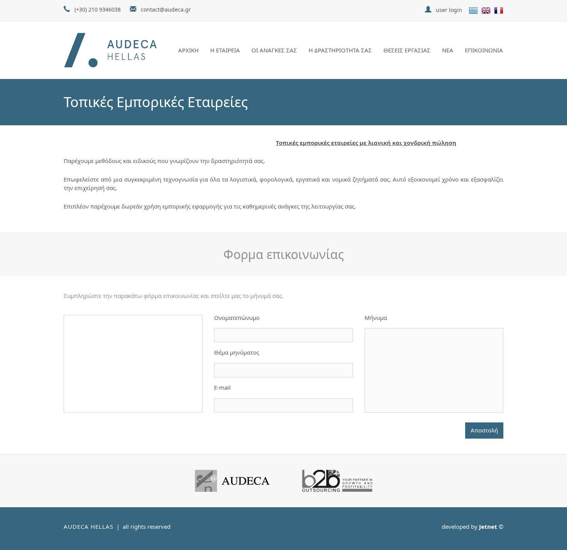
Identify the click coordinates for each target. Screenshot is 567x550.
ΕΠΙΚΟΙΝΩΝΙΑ (484, 50)
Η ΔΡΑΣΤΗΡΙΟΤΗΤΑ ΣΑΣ (340, 50)
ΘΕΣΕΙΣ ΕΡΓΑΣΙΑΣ (406, 50)
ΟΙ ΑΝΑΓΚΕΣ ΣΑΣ (274, 50)
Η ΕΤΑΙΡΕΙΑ (225, 50)
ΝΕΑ (447, 50)
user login (449, 9)
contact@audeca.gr (166, 9)
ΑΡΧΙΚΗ (188, 50)
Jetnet (488, 526)
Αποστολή (484, 430)
